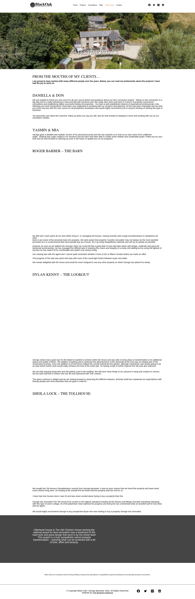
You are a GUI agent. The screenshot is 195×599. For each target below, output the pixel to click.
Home (75, 5)
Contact (119, 5)
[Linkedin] (163, 5)
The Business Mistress (103, 593)
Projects (83, 5)
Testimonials (109, 5)
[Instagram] (158, 5)
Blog (101, 5)
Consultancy (92, 5)
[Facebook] (149, 5)
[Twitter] (154, 5)
